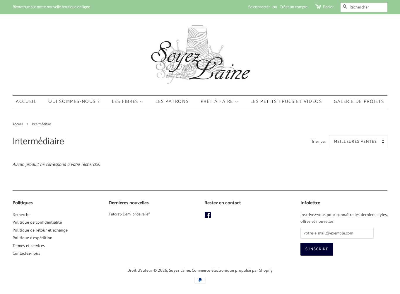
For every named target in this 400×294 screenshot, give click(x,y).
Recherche (21, 214)
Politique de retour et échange (40, 230)
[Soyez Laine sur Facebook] (207, 216)
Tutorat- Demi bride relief (129, 214)
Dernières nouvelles (129, 203)
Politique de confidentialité (37, 222)
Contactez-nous (26, 253)
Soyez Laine (179, 270)
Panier (328, 7)
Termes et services (29, 245)
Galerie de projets (359, 102)
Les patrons (172, 102)
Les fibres (126, 102)
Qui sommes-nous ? (74, 102)
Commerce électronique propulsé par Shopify (232, 270)
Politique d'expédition (32, 237)
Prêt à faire (218, 102)
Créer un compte (293, 7)
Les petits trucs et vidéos (286, 102)
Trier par (318, 141)
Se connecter (259, 7)
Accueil (26, 102)
